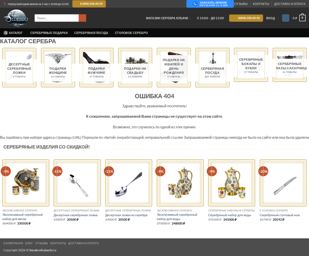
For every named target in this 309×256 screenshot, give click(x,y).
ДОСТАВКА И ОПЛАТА (290, 4)
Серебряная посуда (91, 33)
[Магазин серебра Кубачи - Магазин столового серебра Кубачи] (15, 18)
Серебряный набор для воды (229, 215)
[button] (270, 18)
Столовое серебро (131, 33)
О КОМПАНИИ (13, 243)
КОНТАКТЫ (261, 4)
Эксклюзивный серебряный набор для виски (22, 217)
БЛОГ (29, 243)
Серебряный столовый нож (280, 215)
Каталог (16, 33)
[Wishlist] (285, 18)
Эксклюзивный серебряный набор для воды (177, 217)
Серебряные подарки (49, 33)
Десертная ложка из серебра (126, 215)
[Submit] (82, 18)
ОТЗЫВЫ (241, 4)
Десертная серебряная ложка (75, 215)
